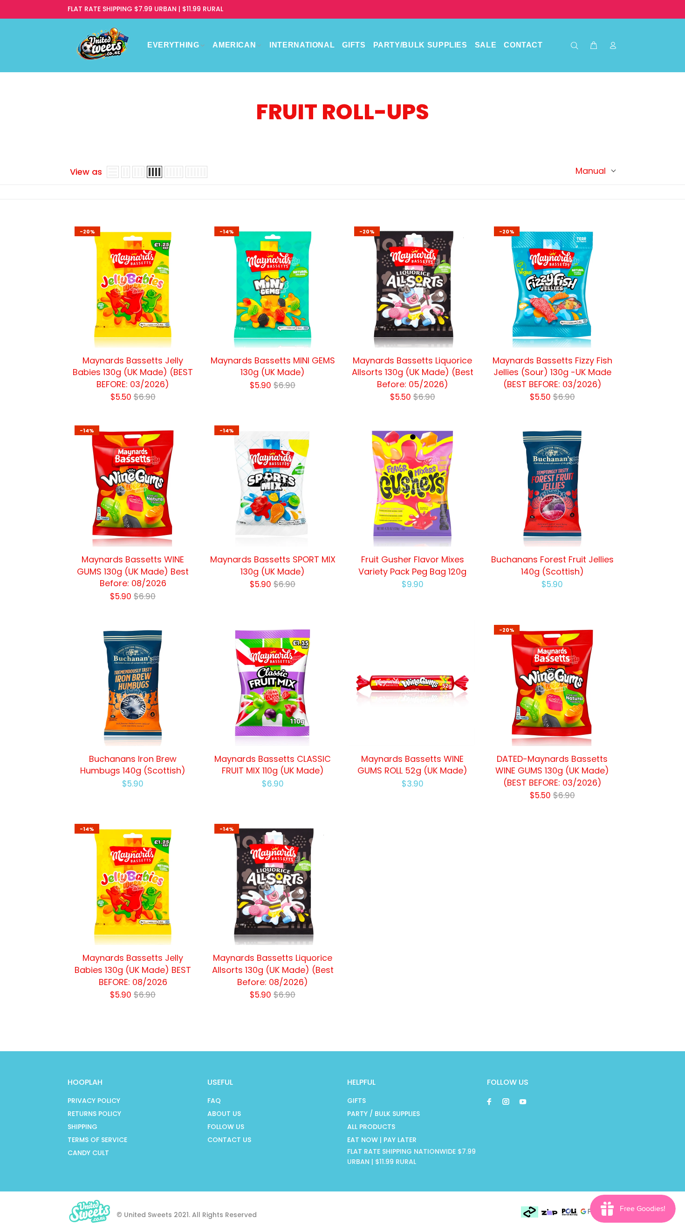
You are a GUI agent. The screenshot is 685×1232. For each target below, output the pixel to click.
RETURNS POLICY (94, 1113)
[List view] (113, 172)
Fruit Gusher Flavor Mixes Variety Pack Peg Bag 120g (412, 565)
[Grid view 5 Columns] (173, 172)
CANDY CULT (88, 1152)
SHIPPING (82, 1126)
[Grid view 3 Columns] (138, 172)
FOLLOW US (225, 1126)
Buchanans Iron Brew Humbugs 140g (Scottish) (132, 765)
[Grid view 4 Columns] (154, 172)
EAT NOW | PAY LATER (382, 1139)
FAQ (214, 1100)
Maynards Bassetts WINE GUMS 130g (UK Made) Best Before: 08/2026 (133, 571)
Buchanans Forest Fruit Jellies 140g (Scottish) (552, 565)
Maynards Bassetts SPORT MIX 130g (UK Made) (273, 565)
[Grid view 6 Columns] (196, 172)
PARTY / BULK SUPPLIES (383, 1113)
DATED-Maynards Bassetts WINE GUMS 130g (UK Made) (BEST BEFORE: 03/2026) (552, 770)
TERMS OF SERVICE (97, 1139)
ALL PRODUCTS (371, 1126)
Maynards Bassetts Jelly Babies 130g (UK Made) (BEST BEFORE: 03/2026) (133, 372)
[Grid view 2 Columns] (125, 172)
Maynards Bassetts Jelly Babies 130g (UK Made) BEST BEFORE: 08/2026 (133, 969)
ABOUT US (224, 1113)
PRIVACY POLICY (94, 1100)
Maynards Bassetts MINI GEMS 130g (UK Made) (273, 366)
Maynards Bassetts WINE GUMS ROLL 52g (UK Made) (412, 765)
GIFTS (356, 1100)
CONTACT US (229, 1139)
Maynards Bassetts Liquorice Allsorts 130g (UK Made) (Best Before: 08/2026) (273, 969)
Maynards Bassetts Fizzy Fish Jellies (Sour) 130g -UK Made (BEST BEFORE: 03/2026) (552, 372)
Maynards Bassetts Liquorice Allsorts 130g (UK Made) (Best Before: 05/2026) (412, 372)
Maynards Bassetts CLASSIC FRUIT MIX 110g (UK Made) (272, 765)
